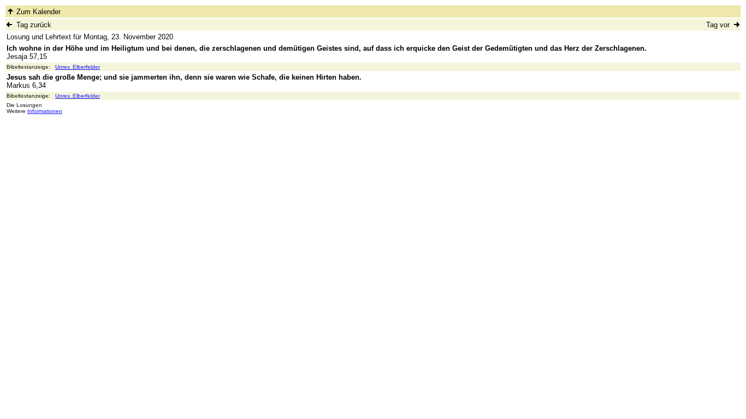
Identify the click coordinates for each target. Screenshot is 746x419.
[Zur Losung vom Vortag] (9, 24)
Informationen (44, 111)
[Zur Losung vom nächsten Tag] (736, 24)
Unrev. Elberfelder (77, 67)
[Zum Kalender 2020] (10, 11)
